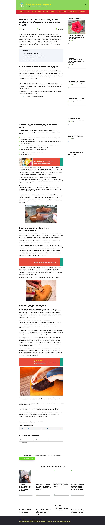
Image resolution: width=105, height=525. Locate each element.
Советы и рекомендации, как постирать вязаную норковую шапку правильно (25, 487)
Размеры (81, 11)
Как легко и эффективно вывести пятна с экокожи (75, 135)
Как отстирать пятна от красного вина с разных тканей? (61, 484)
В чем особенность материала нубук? (32, 53)
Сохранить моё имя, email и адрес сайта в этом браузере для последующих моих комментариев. (40, 455)
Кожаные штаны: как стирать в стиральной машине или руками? (77, 511)
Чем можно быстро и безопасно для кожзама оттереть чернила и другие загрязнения (76, 60)
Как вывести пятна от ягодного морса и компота (75, 119)
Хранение (21, 11)
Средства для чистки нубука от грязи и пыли (34, 55)
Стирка (34, 11)
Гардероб (52, 11)
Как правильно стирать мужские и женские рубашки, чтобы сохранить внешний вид (43, 512)
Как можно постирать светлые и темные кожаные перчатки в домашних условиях (77, 487)
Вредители (45, 11)
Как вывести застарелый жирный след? (75, 153)
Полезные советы (61, 11)
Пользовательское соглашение (35, 519)
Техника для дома (72, 11)
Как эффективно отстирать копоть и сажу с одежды (76, 99)
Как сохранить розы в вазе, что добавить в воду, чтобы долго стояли (76, 37)
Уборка (28, 11)
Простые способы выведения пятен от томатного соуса (76, 82)
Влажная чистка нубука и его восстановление (34, 57)
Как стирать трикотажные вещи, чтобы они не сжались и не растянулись (61, 507)
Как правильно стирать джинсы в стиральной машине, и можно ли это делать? (43, 487)
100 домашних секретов (38, 4)
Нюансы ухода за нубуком (29, 59)
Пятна (39, 11)
